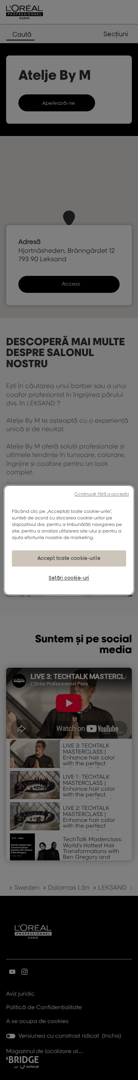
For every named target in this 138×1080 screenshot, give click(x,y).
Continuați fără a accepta (101, 494)
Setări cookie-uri (69, 578)
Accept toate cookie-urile (69, 558)
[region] (69, 540)
